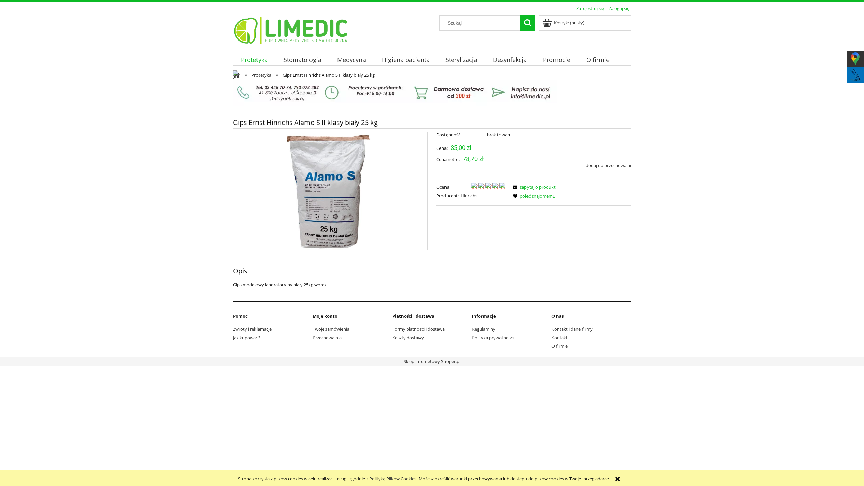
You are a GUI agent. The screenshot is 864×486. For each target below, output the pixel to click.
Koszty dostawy (408, 337)
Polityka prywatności (493, 337)
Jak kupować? (246, 337)
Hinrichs (469, 196)
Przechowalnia (327, 337)
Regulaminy (483, 329)
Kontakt (559, 337)
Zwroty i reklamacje (252, 329)
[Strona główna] (291, 29)
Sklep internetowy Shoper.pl (432, 361)
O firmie (559, 346)
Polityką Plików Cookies (392, 479)
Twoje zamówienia (331, 329)
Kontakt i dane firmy (572, 329)
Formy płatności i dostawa (418, 329)
